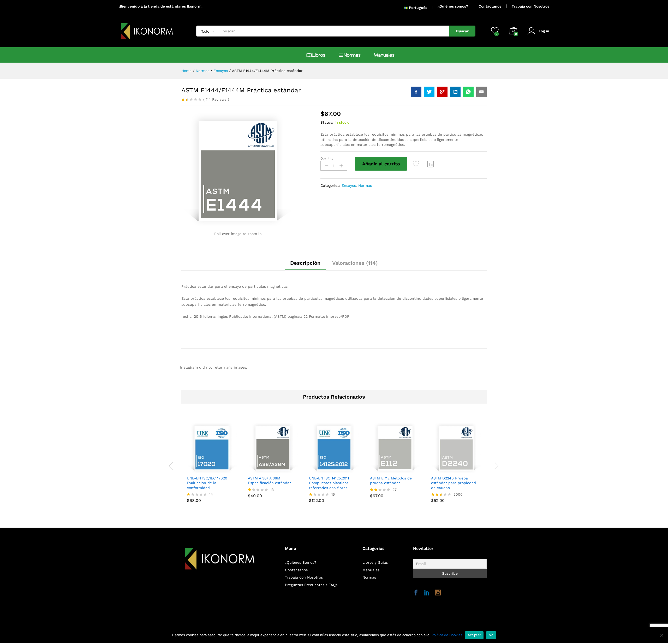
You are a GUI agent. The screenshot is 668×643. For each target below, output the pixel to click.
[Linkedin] (426, 593)
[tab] (305, 265)
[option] (211, 462)
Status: (326, 122)
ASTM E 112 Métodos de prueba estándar (391, 480)
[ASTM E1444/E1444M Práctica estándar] (416, 92)
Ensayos (349, 185)
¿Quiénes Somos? (300, 562)
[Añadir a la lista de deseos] (416, 163)
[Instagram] (437, 593)
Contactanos (296, 570)
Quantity (326, 158)
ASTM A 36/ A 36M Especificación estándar (269, 480)
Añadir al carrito (381, 163)
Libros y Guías (375, 562)
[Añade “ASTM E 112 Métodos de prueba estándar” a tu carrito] (377, 469)
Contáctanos (490, 6)
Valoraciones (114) (355, 263)
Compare (430, 163)
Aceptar (474, 635)
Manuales (384, 55)
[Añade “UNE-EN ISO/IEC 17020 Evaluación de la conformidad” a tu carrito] (193, 469)
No (491, 635)
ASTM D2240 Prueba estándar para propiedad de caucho (453, 483)
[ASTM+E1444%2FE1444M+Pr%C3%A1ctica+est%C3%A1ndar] (429, 92)
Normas (352, 55)
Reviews (216, 99)
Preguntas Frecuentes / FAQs (311, 585)
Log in (544, 31)
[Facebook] (415, 593)
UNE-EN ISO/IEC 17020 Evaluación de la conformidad (207, 483)
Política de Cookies (447, 635)
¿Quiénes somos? (453, 6)
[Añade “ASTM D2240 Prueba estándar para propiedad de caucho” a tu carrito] (438, 469)
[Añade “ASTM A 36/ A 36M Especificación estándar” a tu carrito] (254, 469)
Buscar (462, 31)
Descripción (305, 263)
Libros (318, 55)
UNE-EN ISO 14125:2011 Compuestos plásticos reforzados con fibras (329, 483)
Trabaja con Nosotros (530, 6)
